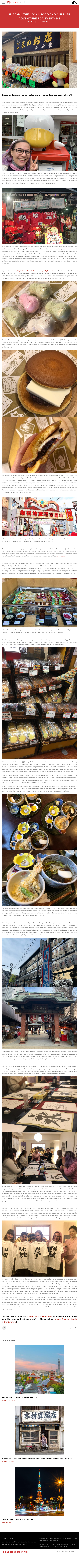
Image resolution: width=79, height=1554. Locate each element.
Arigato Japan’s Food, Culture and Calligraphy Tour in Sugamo (37, 271)
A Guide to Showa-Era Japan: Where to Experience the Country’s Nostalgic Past (37, 1459)
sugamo (63, 1328)
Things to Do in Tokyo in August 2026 (18, 1519)
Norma (47, 22)
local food (57, 1328)
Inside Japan (60, 556)
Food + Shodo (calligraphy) (39, 1316)
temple (68, 1328)
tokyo (73, 1328)
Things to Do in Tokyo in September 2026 (19, 1398)
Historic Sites (50, 1328)
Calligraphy (41, 1328)
